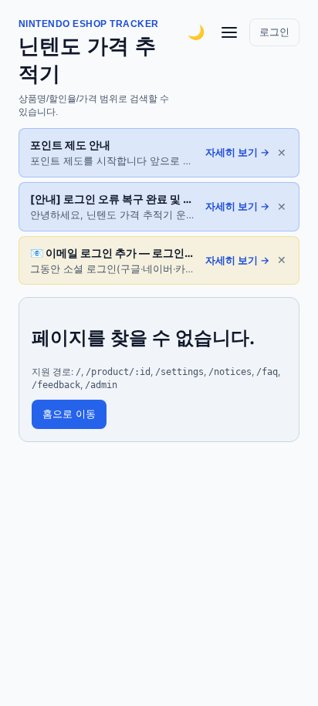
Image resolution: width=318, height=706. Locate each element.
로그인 (274, 32)
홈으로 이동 (69, 414)
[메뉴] (229, 32)
